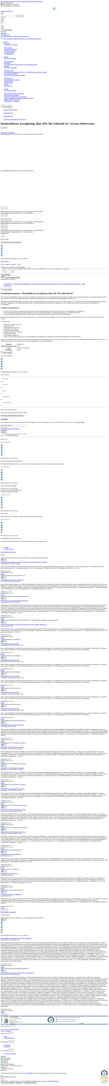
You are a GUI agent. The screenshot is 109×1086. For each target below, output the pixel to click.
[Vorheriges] (2, 208)
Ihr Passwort (4, 427)
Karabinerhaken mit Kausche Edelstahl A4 (12, 580)
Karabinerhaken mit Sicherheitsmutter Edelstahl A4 (14, 600)
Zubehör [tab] (6, 547)
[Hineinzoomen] (10, 219)
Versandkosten (29, 1073)
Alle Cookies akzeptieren (30, 1083)
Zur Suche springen (20, 1)
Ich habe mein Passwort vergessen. (10, 428)
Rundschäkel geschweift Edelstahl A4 (11, 854)
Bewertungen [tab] (8, 285)
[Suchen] (18, 16)
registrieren (6, 35)
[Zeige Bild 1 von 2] (1, 210)
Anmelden (3, 33)
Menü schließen (8, 30)
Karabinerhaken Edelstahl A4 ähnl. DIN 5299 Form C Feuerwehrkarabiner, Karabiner (24, 562)
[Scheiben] (25, 72)
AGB (5, 1036)
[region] (54, 183)
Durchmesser (7, 267)
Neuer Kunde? (81, 422)
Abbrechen (4, 432)
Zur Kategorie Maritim (10, 90)
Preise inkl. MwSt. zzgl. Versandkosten (11, 242)
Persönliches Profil (11, 36)
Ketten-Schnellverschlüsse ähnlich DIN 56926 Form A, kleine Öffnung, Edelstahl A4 (24, 624)
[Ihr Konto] (2, 26)
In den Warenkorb (5, 274)
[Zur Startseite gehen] (7, 11)
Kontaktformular (14, 1029)
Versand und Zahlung (10, 1053)
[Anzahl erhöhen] (12, 271)
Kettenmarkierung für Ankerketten (10, 644)
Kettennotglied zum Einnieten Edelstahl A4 (12, 725)
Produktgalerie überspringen (8, 552)
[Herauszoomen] (2, 219)
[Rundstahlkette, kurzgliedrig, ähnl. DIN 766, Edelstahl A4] (22, 134)
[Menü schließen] (4, 46)
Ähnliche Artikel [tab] (8, 549)
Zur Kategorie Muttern (10, 58)
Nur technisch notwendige (7, 1083)
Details (2, 574)
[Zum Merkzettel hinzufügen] (3, 560)
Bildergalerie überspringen (8, 132)
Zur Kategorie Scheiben (10, 67)
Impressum (7, 1046)
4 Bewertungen (5, 261)
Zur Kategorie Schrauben (11, 44)
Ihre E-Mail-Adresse (7, 425)
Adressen (19, 36)
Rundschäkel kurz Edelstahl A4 (9, 873)
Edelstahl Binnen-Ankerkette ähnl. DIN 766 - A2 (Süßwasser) (17, 973)
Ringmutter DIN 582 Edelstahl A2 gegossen (12, 747)
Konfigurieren (19, 1083)
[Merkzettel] (2, 24)
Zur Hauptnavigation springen (34, 1)
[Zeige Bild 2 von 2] (3, 210)
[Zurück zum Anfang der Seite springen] (2, 1079)
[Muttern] (20, 64)
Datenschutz (7, 1045)
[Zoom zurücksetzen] (6, 219)
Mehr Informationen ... (53, 1081)
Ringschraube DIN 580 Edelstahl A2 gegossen (13, 809)
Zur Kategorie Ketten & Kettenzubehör (14, 75)
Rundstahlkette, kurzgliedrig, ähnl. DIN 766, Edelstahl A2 (16, 938)
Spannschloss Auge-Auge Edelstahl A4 (11, 894)
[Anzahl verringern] (3, 271)
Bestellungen (25, 36)
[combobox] (8, 16)
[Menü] (2, 13)
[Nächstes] (6, 208)
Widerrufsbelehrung (9, 1038)
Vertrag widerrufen (6, 1030)
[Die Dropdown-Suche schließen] (22, 16)
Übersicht (3, 36)
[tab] (44, 284)
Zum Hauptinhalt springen (8, 1)
